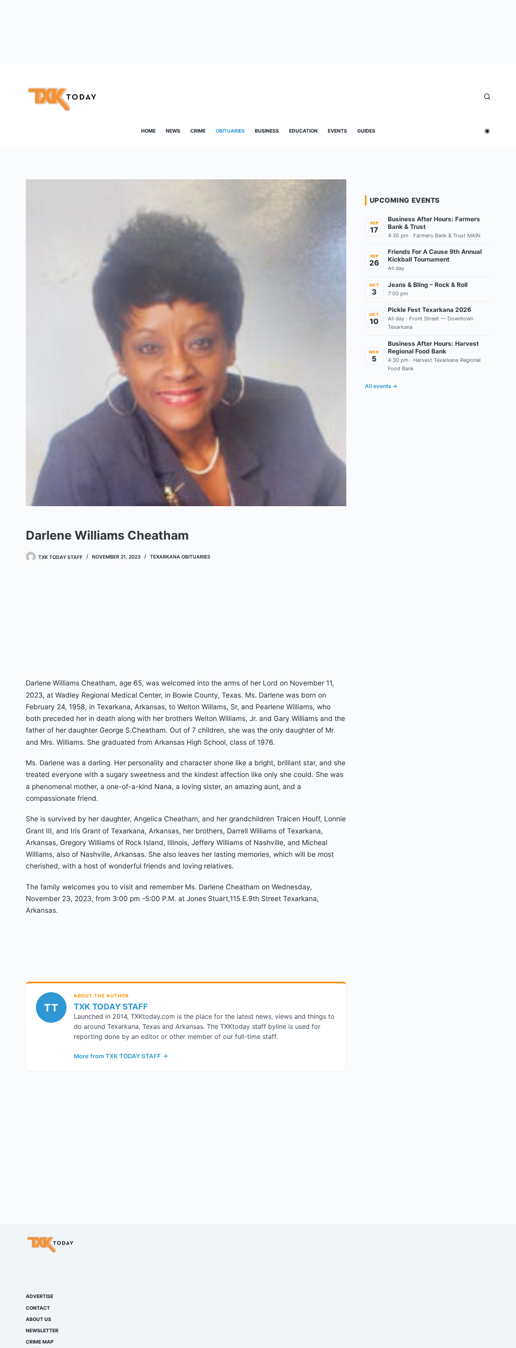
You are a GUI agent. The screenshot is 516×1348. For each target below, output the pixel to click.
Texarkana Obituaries (180, 557)
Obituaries (230, 131)
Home (148, 131)
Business (267, 131)
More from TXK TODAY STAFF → (121, 1056)
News (173, 131)
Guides (366, 131)
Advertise (39, 1296)
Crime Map (40, 1342)
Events (337, 131)
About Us (38, 1319)
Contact (38, 1308)
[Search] (487, 96)
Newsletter (42, 1330)
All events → (381, 386)
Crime (198, 131)
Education (303, 131)
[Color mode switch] (487, 131)
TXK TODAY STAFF (111, 1007)
